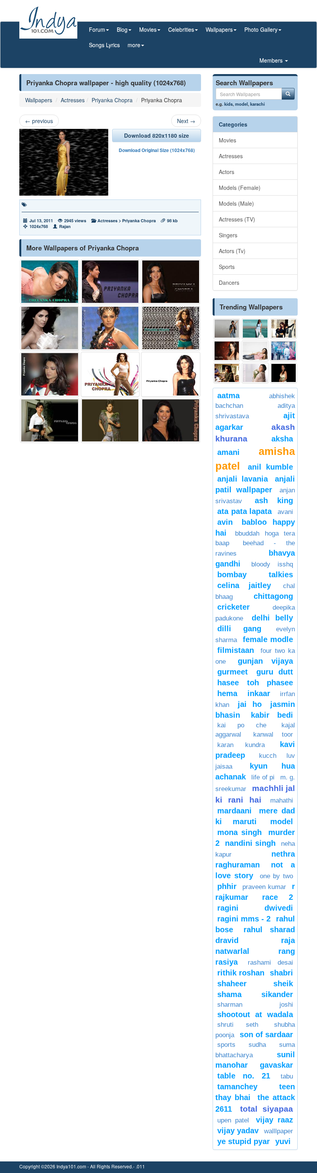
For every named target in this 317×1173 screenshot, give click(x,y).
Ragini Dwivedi (255, 908)
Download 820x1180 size (156, 135)
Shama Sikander (255, 994)
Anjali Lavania (242, 479)
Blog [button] (122, 29)
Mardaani (234, 810)
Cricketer (233, 607)
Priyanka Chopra (112, 100)
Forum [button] (97, 29)
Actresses (73, 100)
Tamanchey (237, 1086)
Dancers (229, 282)
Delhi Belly (272, 618)
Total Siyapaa (266, 1108)
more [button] (134, 45)
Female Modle (268, 639)
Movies (227, 140)
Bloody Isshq (272, 564)
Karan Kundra (241, 745)
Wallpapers (38, 100)
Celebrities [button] (181, 29)
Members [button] (271, 60)
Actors (226, 172)
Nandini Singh (250, 843)
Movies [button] (148, 29)
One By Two (276, 876)
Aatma (228, 395)
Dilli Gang (239, 628)
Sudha (257, 1044)
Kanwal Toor (273, 734)
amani (228, 452)
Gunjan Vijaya (265, 661)
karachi (257, 104)
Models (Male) (236, 203)
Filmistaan (235, 650)
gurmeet (232, 672)
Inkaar (258, 693)
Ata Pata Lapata (244, 511)
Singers (228, 235)
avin (225, 522)
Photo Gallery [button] (261, 29)
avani (285, 512)
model (241, 104)
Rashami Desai (270, 962)
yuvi (283, 1141)
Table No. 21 (243, 1076)
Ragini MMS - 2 (244, 918)
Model (281, 821)
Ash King (274, 500)
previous (39, 121)
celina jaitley (244, 585)
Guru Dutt (274, 672)
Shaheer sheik (255, 983)
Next (186, 121)
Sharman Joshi (255, 1004)
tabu (287, 1076)
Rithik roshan (240, 972)
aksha (282, 438)
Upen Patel (233, 1120)
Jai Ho (249, 704)
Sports (227, 266)
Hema (227, 693)
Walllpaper (278, 1131)
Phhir (227, 886)
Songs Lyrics (104, 45)
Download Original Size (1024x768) (157, 150)
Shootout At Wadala (255, 1014)
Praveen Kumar (264, 887)
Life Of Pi (262, 777)
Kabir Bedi (272, 715)
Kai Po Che (241, 725)
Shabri (281, 972)
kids (228, 104)
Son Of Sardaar (266, 1034)
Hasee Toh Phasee (255, 682)
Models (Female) (240, 187)
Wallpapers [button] (219, 29)
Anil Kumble (270, 467)
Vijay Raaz (274, 1120)
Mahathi (281, 800)
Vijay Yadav (238, 1130)
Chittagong (273, 596)
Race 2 (277, 897)
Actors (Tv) (232, 251)
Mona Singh (239, 832)
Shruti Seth (237, 1024)
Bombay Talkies (255, 574)
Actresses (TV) (237, 219)
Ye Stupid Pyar (243, 1141)
